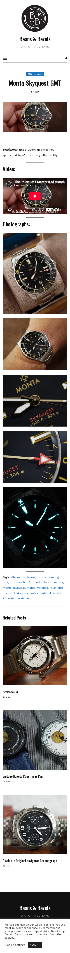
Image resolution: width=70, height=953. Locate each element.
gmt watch (17, 582)
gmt (5, 582)
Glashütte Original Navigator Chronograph (30, 860)
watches (24, 598)
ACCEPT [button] (35, 944)
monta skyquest (14, 587)
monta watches (37, 587)
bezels (41, 577)
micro (30, 582)
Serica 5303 (10, 692)
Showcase (35, 74)
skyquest (23, 593)
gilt (59, 577)
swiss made (39, 593)
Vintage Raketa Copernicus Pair (23, 776)
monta (58, 582)
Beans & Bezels (35, 39)
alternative (18, 577)
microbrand (44, 582)
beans (31, 577)
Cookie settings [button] (15, 945)
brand (51, 577)
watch (12, 598)
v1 (49, 593)
